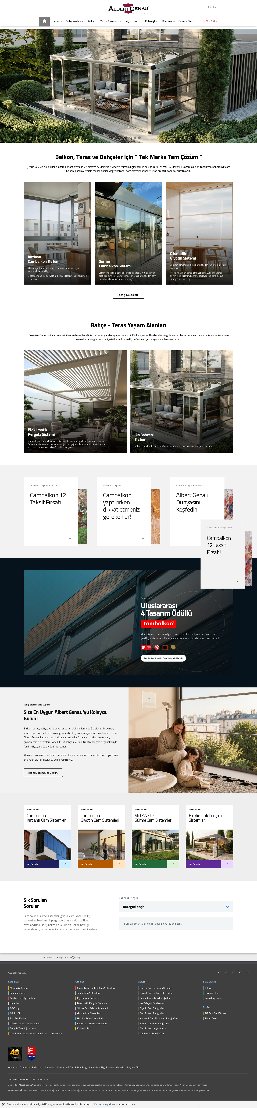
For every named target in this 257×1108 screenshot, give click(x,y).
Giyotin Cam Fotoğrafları (152, 1008)
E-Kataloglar (83, 1028)
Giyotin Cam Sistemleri (89, 1013)
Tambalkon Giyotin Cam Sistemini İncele (163, 658)
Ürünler (79, 982)
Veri (96, 1104)
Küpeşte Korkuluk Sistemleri (92, 1023)
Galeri (141, 982)
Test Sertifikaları (18, 1018)
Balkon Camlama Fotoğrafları (154, 1023)
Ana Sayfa (47, 957)
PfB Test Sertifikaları (215, 1013)
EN (214, 7)
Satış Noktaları (128, 295)
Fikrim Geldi (211, 1018)
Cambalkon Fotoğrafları (152, 1033)
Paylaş (77, 957)
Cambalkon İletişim (54, 1067)
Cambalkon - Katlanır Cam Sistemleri (96, 988)
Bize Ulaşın (209, 982)
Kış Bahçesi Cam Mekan (152, 1003)
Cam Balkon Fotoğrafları (152, 1013)
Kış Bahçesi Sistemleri (88, 998)
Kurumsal (13, 982)
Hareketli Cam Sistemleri (90, 1018)
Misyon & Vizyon (19, 988)
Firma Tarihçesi (18, 993)
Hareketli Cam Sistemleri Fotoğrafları (159, 1018)
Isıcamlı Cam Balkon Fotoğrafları (156, 993)
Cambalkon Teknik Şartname (25, 1023)
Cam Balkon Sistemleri (18, 1079)
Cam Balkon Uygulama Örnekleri (156, 988)
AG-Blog (14, 1008)
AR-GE (206, 1007)
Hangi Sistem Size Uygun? (43, 773)
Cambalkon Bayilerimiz (31, 1067)
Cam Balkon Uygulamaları (153, 1028)
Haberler (14, 1003)
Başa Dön (63, 957)
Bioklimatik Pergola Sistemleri (92, 1003)
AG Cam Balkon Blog (76, 1067)
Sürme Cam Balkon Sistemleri (92, 1008)
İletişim (208, 988)
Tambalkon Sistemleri (88, 993)
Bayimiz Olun (212, 993)
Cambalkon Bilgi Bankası (22, 998)
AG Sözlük (15, 1013)
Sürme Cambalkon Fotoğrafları (155, 998)
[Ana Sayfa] (44, 22)
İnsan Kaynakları (213, 998)
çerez (104, 1104)
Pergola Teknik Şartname (23, 1028)
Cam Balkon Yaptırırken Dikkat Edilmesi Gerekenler (36, 1033)
